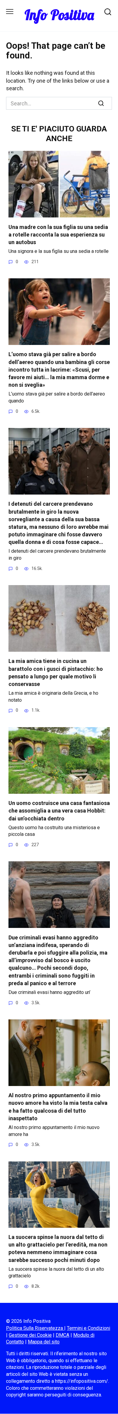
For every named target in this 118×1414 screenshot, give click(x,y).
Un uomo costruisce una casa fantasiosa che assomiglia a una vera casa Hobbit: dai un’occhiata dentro (59, 810)
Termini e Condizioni (88, 1328)
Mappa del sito (44, 1342)
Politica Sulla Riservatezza (35, 1328)
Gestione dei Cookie (30, 1335)
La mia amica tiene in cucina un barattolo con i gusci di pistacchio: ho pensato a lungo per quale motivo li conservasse (55, 672)
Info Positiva (59, 15)
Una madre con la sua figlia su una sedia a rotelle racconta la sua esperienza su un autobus (58, 234)
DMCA (62, 1335)
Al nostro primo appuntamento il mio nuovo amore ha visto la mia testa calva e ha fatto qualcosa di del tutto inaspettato (57, 1106)
